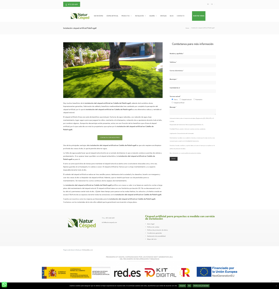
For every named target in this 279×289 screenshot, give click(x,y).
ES (208, 4)
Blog (172, 16)
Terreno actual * (186, 100)
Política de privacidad (201, 285)
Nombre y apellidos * (177, 53)
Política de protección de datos (157, 230)
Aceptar (182, 285)
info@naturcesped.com (109, 222)
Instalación (139, 16)
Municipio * (173, 79)
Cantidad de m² (175, 88)
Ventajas (163, 16)
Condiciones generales (154, 233)
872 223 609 (110, 218)
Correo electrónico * (177, 70)
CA (212, 4)
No (189, 285)
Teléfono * (173, 62)
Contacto (180, 16)
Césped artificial (112, 16)
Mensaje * (173, 107)
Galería (152, 16)
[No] (276, 286)
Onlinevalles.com (87, 250)
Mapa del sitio (152, 239)
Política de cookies (153, 227)
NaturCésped (98, 16)
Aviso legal (150, 224)
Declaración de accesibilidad (156, 236)
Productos (126, 16)
